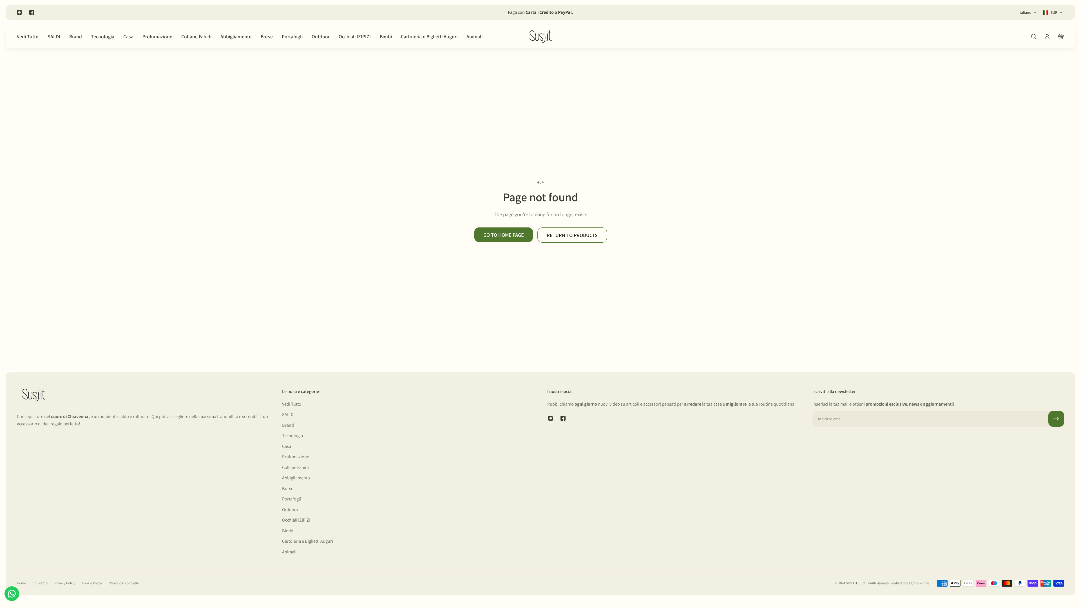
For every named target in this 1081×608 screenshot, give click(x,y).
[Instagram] (19, 12)
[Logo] (540, 36)
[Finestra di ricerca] (1033, 36)
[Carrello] (1060, 36)
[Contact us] (12, 593)
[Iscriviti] (1056, 419)
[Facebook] (32, 12)
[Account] (1047, 36)
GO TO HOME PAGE (503, 234)
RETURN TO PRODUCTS (572, 235)
